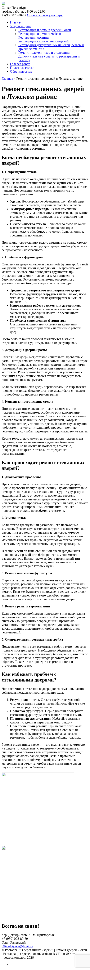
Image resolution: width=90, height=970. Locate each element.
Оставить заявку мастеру (45, 15)
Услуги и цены (20, 26)
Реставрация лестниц (33, 37)
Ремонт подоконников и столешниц (44, 52)
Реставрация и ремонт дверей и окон (44, 30)
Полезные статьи (22, 67)
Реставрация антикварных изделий (43, 41)
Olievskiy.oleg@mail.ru (17, 946)
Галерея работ (20, 64)
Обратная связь (21, 71)
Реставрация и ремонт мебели (39, 33)
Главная (15, 22)
